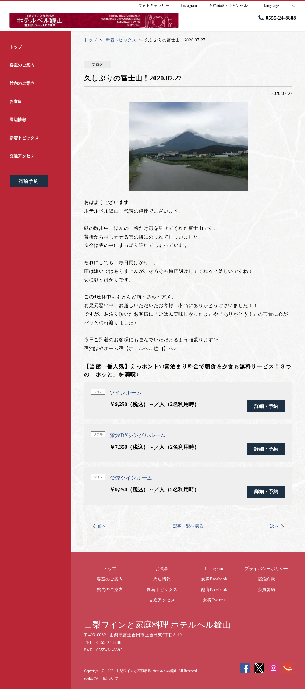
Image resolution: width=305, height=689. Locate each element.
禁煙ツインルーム (131, 478)
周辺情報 (162, 579)
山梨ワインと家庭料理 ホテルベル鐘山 (157, 624)
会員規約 (266, 589)
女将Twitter (214, 600)
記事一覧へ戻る (188, 526)
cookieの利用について (101, 678)
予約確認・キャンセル (228, 5)
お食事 (162, 568)
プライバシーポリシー (266, 568)
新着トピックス (162, 589)
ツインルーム (126, 393)
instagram (214, 568)
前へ (102, 526)
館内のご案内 (110, 589)
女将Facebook (214, 579)
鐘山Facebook (214, 589)
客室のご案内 (110, 579)
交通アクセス (162, 600)
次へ (274, 526)
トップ (109, 568)
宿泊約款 (266, 579)
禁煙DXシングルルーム (138, 435)
